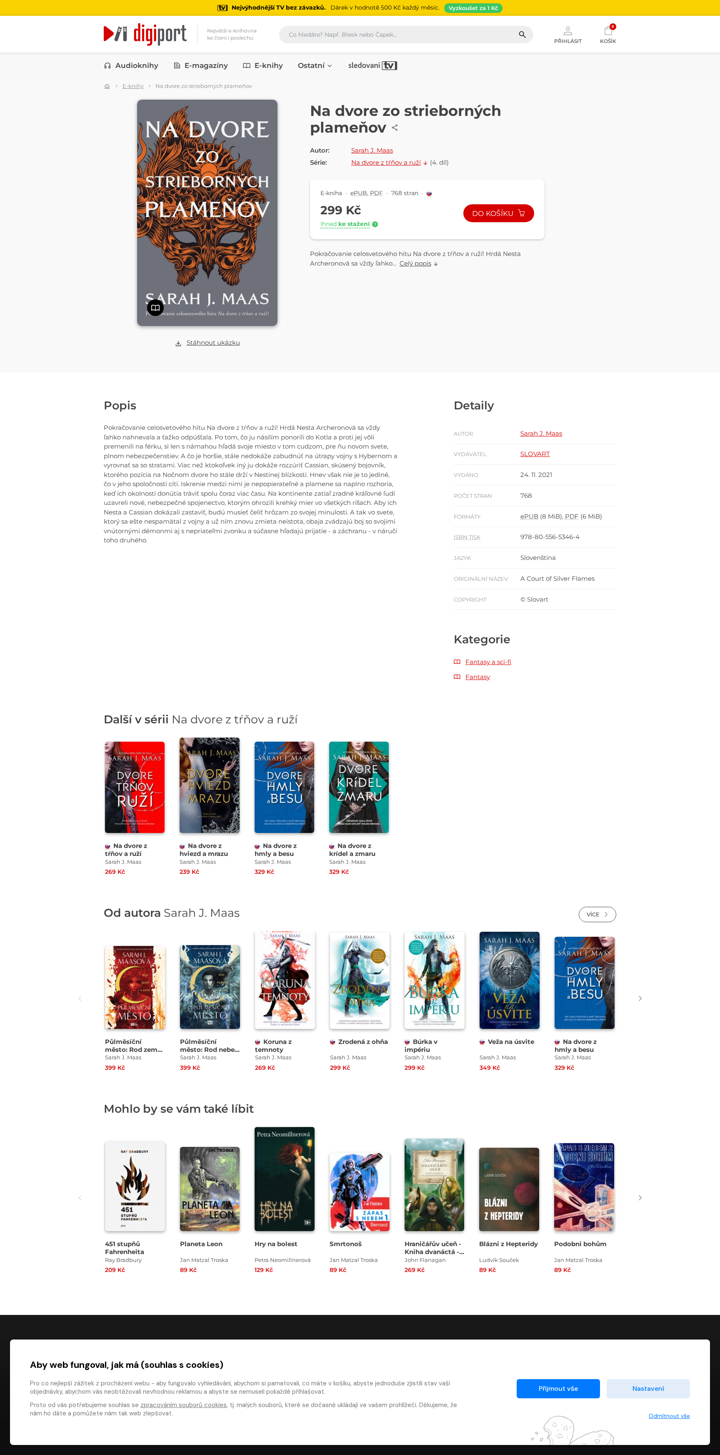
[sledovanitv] (373, 65)
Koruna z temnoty (273, 1046)
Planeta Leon (201, 1244)
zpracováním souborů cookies (183, 1405)
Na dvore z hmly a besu (276, 850)
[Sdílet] (395, 127)
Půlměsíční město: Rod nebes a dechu (209, 1049)
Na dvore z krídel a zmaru (352, 850)
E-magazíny (206, 65)
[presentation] (79, 998)
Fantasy (477, 677)
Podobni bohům (580, 1244)
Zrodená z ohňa (363, 1042)
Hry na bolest (276, 1244)
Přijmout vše (558, 1388)
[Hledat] (525, 34)
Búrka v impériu (421, 1046)
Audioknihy (136, 65)
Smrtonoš (346, 1244)
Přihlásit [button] (568, 41)
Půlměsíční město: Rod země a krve (133, 1049)
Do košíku (493, 213)
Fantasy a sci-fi (488, 662)
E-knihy (269, 65)
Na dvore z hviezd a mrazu (204, 850)
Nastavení (648, 1388)
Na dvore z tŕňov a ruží (126, 850)
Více (594, 914)
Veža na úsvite (511, 1042)
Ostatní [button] (311, 65)
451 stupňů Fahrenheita (124, 1248)
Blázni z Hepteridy (508, 1244)
